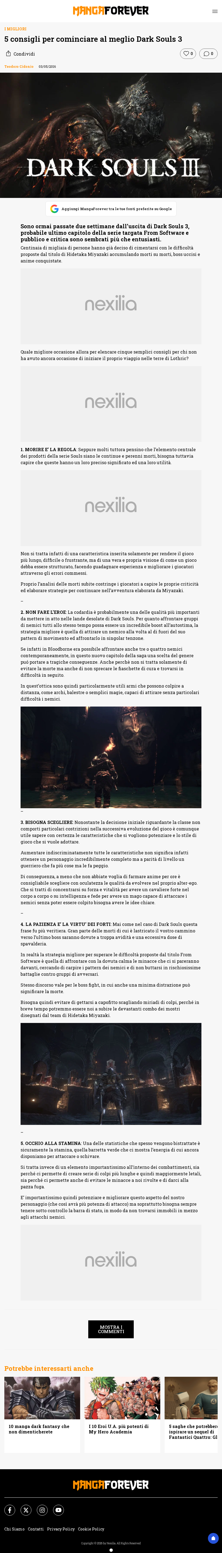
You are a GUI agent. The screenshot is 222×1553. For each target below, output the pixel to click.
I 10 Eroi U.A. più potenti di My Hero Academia (119, 1429)
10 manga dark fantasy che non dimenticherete (39, 1429)
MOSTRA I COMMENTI (111, 1329)
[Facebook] (6, 1507)
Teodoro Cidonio (19, 66)
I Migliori (15, 28)
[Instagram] (39, 1507)
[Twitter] (23, 1507)
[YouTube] (55, 1507)
